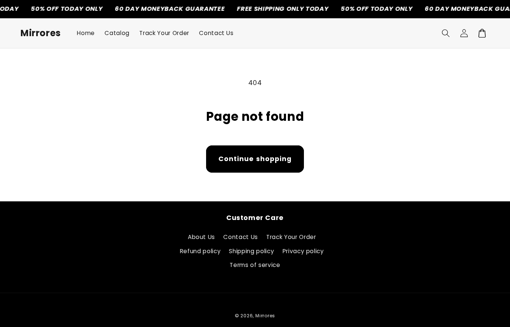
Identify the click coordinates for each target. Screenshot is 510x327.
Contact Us (240, 237)
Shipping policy (251, 251)
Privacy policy (303, 251)
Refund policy (200, 251)
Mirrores (265, 315)
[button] (446, 33)
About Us (201, 237)
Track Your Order (291, 237)
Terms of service (255, 265)
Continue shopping (255, 158)
